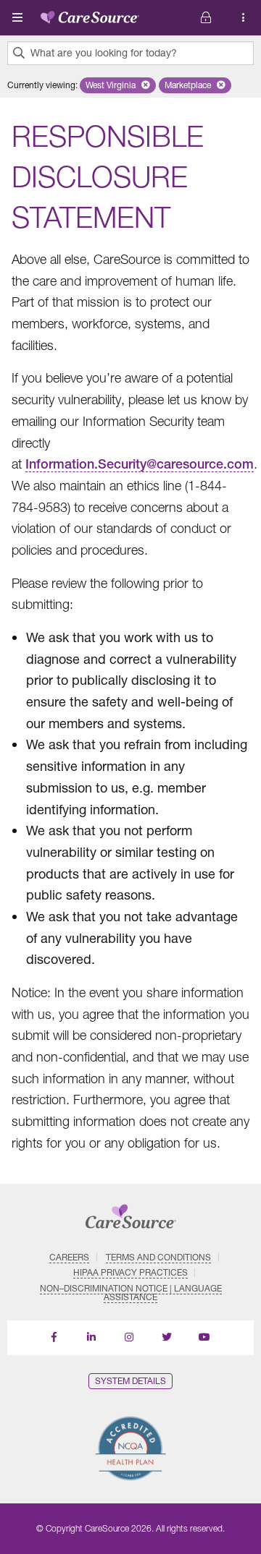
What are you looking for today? (103, 53)
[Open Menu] (17, 17)
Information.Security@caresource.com (139, 463)
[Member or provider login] (243, 17)
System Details (130, 1380)
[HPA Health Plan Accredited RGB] (130, 1448)
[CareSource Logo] (90, 14)
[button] (118, 85)
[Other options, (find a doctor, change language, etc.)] (205, 17)
